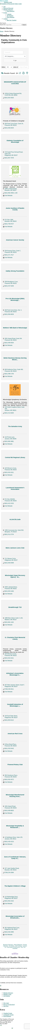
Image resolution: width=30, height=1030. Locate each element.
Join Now (5, 1006)
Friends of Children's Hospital (13, 121)
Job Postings (10, 15)
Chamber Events (7, 1013)
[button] (2, 73)
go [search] (15, 60)
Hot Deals (11, 946)
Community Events (8, 1014)
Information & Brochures (13, 947)
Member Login (8, 2)
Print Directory (10, 11)
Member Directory (8, 9)
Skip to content (4, 0)
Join (4, 6)
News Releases (18, 944)
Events (5, 12)
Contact (5, 18)
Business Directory (8, 944)
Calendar (9, 14)
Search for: (3, 24)
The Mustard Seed (9, 181)
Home (1, 31)
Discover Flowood (8, 8)
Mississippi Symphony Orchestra (15, 399)
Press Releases (10, 17)
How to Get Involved (9, 1004)
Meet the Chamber (11, 20)
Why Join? (6, 1003)
